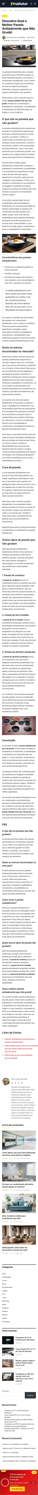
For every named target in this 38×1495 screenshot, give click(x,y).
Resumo (5, 1315)
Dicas (4, 1284)
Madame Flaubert (30, 1448)
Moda (4, 1304)
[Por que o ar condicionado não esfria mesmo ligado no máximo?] (19, 1171)
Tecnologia (6, 1321)
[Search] (35, 3)
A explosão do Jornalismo (19, 1444)
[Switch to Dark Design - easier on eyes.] (31, 4)
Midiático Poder (27, 1457)
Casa (4, 16)
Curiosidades (6, 1277)
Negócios (5, 1308)
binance (5, 1444)
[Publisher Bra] (19, 4)
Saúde (4, 1318)
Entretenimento (7, 1287)
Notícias (5, 1311)
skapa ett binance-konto (10, 1457)
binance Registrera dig (10, 1461)
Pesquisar (5, 1391)
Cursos (4, 1280)
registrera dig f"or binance (11, 1448)
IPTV (3, 1294)
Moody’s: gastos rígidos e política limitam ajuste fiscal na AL (25, 1363)
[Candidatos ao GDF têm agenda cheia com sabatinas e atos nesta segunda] (8, 1377)
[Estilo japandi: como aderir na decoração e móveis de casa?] (19, 1235)
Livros (4, 1297)
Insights (4, 1291)
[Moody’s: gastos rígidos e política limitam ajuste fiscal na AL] (8, 1363)
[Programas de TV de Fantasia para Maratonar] (8, 1340)
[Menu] (3, 3)
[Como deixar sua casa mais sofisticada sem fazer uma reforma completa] (19, 1140)
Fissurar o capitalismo (28, 1461)
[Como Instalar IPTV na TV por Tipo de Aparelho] (8, 1352)
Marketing (5, 1301)
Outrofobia (14, 1452)
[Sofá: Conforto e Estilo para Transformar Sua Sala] (19, 1203)
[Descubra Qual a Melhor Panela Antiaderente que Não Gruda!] (19, 56)
